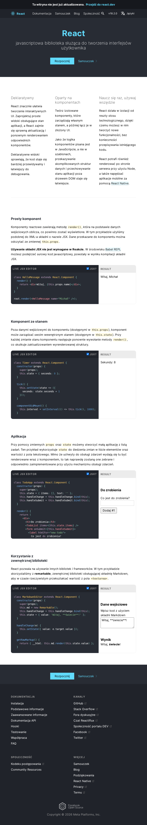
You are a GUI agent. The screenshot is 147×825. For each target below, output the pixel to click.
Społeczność (91, 13)
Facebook (80, 732)
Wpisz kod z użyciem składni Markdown (115, 613)
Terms (78, 792)
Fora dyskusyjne (84, 715)
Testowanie (18, 732)
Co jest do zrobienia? (115, 498)
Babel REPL (113, 249)
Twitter (78, 737)
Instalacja (17, 703)
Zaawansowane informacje (29, 715)
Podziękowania (84, 775)
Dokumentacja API (23, 720)
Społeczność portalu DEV (91, 726)
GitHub (78, 703)
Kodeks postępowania (26, 764)
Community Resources (26, 769)
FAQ (13, 743)
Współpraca (19, 737)
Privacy (79, 786)
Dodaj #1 (109, 510)
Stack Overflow (84, 709)
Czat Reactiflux (84, 720)
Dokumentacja (41, 13)
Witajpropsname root (47, 288)
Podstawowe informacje (27, 709)
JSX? (93, 268)
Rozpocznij (62, 61)
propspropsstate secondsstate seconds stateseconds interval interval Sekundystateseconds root (55, 414)
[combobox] (102, 13)
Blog (77, 13)
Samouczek (62, 13)
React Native (120, 183)
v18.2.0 (112, 13)
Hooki (15, 726)
